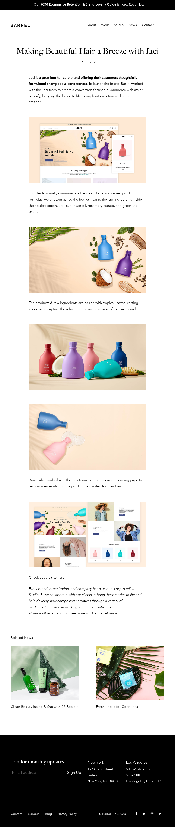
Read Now (136, 4)
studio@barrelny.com (49, 613)
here (60, 578)
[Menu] (163, 25)
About (91, 25)
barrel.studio (108, 613)
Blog (48, 814)
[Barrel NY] (20, 26)
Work (105, 25)
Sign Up (74, 773)
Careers (33, 814)
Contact (148, 25)
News (133, 25)
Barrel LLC (110, 814)
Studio (119, 25)
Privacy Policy (67, 814)
